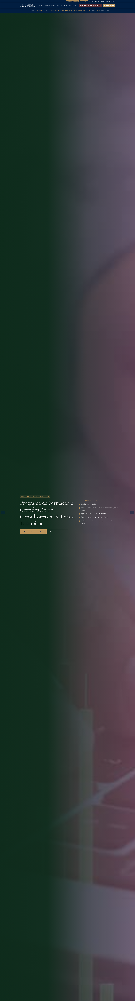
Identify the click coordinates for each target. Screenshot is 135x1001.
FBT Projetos (84, 1)
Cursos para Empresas (73, 1)
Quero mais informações (33, 527)
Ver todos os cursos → (58, 527)
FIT (58, 5)
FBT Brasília (72, 5)
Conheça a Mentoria (94, 1)
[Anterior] (3, 512)
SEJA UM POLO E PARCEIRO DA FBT (90, 5)
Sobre (40, 5)
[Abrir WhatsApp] (131, 997)
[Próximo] (132, 512)
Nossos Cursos (49, 5)
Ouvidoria (103, 1)
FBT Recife (64, 5)
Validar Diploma (110, 1)
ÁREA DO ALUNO (109, 5)
